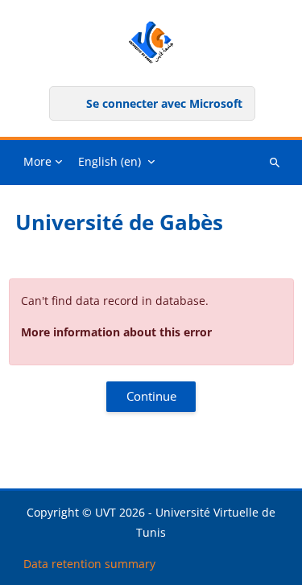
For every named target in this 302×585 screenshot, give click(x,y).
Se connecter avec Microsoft (164, 103)
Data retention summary (89, 563)
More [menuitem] (37, 161)
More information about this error (116, 332)
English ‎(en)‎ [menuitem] (109, 161)
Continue (151, 396)
